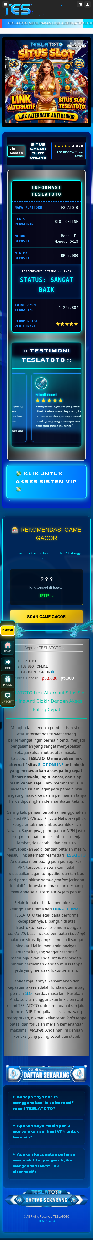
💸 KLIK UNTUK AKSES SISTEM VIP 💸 (46, 482)
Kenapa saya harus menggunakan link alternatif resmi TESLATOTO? (43, 1103)
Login (7, 625)
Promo (7, 642)
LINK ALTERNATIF (68, 909)
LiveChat (8, 659)
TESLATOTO (75, 855)
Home (7, 609)
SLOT (29, 993)
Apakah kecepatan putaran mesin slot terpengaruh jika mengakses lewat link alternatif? (44, 1163)
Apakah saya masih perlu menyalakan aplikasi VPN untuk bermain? (46, 1131)
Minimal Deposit (44, 678)
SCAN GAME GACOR (46, 616)
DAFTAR (7, 588)
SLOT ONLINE (51, 764)
